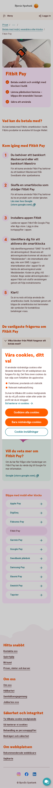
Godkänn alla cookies (26, 412)
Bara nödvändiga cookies (26, 422)
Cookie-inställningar (26, 432)
